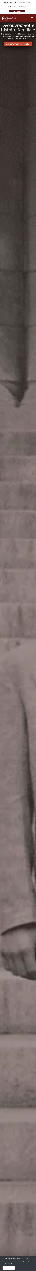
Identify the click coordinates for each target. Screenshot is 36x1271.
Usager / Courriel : (10, 3)
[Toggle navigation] (32, 18)
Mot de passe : (11, 7)
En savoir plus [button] (7, 1263)
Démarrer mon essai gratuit (18, 44)
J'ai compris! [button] (8, 1268)
